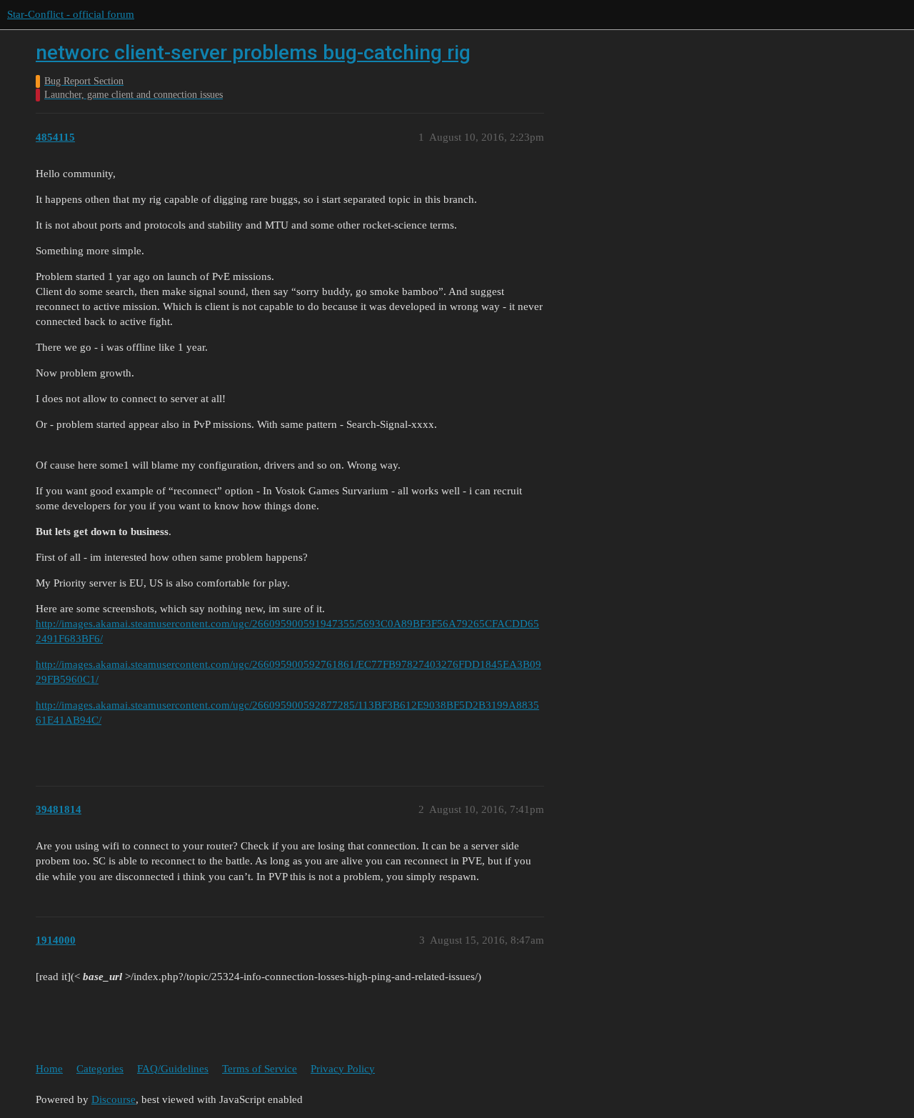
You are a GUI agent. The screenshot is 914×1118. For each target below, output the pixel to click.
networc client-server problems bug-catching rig (253, 52)
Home (49, 1068)
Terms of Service (259, 1068)
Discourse (113, 1099)
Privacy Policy (343, 1068)
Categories (100, 1068)
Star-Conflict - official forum (70, 14)
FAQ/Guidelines (173, 1068)
